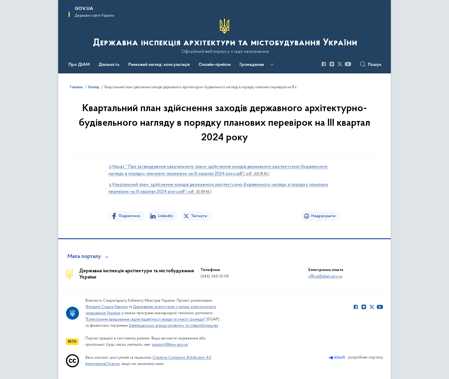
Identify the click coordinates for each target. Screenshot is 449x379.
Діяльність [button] (109, 64)
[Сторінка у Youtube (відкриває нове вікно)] (348, 64)
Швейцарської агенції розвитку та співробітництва (173, 326)
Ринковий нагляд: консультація (159, 64)
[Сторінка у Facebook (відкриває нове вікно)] (324, 64)
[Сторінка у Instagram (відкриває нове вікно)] (332, 64)
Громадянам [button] (252, 64)
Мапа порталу (84, 257)
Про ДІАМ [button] (79, 64)
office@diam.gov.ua (325, 276)
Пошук (375, 64)
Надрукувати (323, 216)
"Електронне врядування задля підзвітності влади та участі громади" (145, 319)
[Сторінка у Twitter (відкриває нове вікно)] (340, 64)
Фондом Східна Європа (106, 307)
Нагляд (93, 87)
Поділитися (129, 216)
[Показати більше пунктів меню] (272, 64)
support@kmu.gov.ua (170, 345)
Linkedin (165, 216)
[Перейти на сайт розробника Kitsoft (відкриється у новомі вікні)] (337, 357)
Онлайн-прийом (215, 64)
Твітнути (199, 216)
